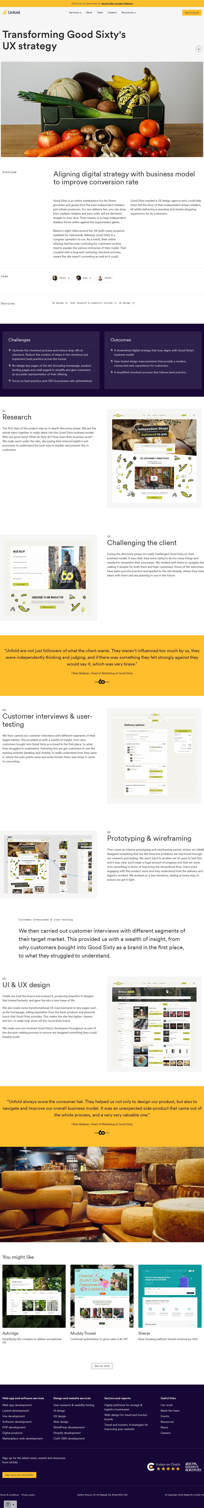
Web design (61, 1421)
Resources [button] (128, 12)
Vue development (13, 1416)
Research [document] (17, 417)
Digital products (12, 1433)
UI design (125, 303)
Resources (167, 1421)
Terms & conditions (9, 1495)
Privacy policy (28, 1495)
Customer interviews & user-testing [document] (47, 720)
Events (165, 1416)
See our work (102, 1365)
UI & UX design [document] (26, 985)
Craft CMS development (69, 1438)
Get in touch (192, 12)
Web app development (17, 1405)
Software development (17, 1421)
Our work (167, 1405)
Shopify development (67, 1433)
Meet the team (170, 1410)
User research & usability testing (91, 303)
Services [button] (74, 12)
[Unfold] (11, 12)
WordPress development (69, 1427)
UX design (58, 303)
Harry (62, 277)
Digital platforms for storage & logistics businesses (123, 1407)
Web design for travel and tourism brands (125, 1417)
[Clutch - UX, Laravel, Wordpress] (164, 1466)
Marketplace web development (22, 1438)
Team (100, 12)
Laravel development (15, 1410)
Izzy (85, 277)
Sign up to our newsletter (19, 1474)
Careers (112, 12)
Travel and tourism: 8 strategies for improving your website (126, 1427)
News (164, 1427)
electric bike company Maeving (117, 3)
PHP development (14, 1427)
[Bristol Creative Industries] (193, 1466)
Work (89, 12)
